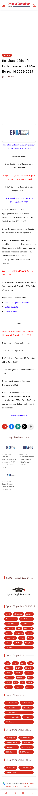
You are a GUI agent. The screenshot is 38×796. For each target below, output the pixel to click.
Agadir (8, 614)
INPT (7, 687)
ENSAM (28, 668)
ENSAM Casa (10, 767)
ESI (29, 677)
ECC (7, 663)
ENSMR (19, 677)
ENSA (18, 668)
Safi (7, 643)
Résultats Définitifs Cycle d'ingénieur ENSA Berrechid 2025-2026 (27, 460)
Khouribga (28, 628)
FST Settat (27, 717)
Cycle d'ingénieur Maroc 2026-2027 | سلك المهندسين (20, 785)
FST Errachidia (11, 707)
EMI (22, 663)
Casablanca (10, 623)
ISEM (28, 687)
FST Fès (26, 707)
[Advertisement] (19, 33)
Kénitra (8, 633)
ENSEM (17, 673)
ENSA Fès (26, 742)
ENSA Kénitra (11, 747)
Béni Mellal (24, 619)
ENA (30, 663)
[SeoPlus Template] (4, 783)
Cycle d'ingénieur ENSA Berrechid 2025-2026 (8, 487)
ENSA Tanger (24, 752)
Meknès (29, 633)
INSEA (17, 687)
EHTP (15, 663)
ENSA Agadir (10, 737)
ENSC (8, 673)
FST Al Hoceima (11, 703)
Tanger (27, 643)
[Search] (15, 793)
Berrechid (7, 55)
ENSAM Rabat (11, 772)
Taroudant (9, 647)
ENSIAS (8, 677)
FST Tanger (10, 722)
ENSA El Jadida (11, 742)
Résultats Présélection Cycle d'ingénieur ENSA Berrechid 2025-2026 (9, 462)
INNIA (30, 682)
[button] (11, 426)
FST (15, 682)
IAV (22, 682)
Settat (17, 643)
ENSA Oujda (25, 747)
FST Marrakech (11, 712)
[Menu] (23, 793)
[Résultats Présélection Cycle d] (10, 448)
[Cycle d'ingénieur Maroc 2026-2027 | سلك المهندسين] (19, 5)
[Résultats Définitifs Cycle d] (28, 448)
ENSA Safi (9, 752)
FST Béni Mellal (26, 703)
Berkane (29, 614)
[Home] (6, 793)
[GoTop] (31, 793)
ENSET (28, 673)
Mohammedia (10, 638)
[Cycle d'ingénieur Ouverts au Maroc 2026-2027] (19, 592)
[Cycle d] (10, 475)
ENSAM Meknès (25, 767)
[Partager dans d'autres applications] (30, 426)
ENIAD (8, 668)
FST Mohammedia (12, 717)
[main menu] (3, 5)
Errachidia (9, 628)
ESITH (8, 682)
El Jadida (25, 623)
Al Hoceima (18, 614)
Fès (19, 628)
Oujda (21, 638)
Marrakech (19, 633)
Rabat (30, 638)
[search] (34, 5)
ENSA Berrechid (25, 737)
